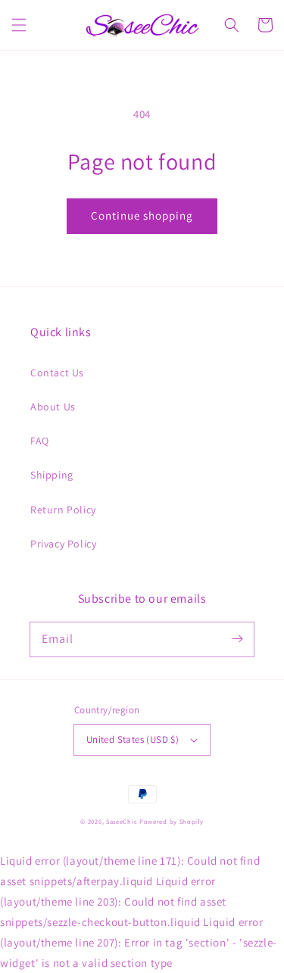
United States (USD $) (132, 739)
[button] (19, 25)
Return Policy (63, 509)
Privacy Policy (63, 543)
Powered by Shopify (171, 821)
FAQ (39, 441)
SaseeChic (122, 821)
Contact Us (57, 372)
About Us (53, 406)
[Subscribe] (237, 639)
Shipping (51, 475)
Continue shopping (142, 215)
